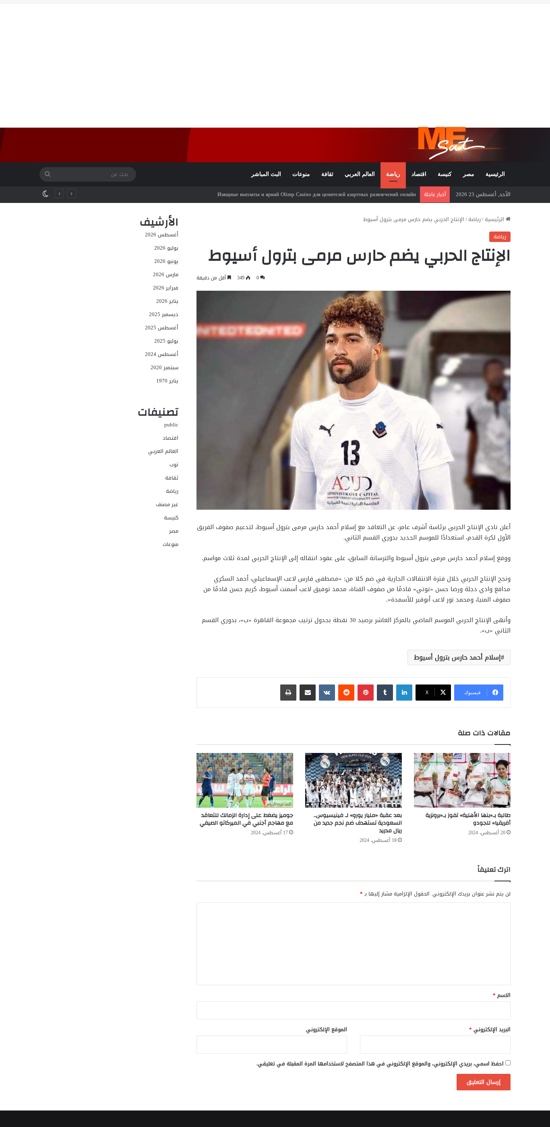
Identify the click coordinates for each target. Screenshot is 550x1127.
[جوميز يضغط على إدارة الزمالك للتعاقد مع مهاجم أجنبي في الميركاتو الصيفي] (244, 780)
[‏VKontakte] (327, 692)
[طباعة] (288, 692)
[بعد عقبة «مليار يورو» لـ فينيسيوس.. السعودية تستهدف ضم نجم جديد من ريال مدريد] (353, 780)
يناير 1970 (167, 381)
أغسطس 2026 (161, 235)
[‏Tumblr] (385, 692)
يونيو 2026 (166, 261)
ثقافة (327, 174)
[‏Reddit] (346, 692)
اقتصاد (418, 174)
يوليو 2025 (166, 341)
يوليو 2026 (166, 248)
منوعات (301, 174)
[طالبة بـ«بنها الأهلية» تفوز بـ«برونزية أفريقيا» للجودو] (462, 780)
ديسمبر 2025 (163, 314)
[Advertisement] (275, 60)
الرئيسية (495, 174)
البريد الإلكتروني (490, 1029)
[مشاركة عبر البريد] (308, 692)
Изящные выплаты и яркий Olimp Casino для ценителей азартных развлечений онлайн (316, 194)
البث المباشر (266, 174)
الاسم (502, 995)
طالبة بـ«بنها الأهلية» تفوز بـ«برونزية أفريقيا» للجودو (468, 819)
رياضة (393, 174)
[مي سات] (459, 141)
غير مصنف (167, 504)
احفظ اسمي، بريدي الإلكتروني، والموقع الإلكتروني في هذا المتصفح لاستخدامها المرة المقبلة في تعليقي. (380, 1064)
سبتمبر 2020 (164, 367)
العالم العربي (360, 174)
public (171, 425)
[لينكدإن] (404, 692)
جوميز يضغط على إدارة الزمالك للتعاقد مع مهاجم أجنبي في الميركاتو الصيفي (246, 819)
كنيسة (445, 174)
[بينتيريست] (366, 692)
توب (174, 464)
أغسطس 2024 (161, 354)
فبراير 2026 (165, 288)
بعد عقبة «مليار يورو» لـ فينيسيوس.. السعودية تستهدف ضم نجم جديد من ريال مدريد (358, 823)
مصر (468, 174)
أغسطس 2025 (161, 328)
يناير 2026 (167, 301)
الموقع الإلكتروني (326, 1029)
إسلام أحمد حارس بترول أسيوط (457, 657)
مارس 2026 (165, 274)
